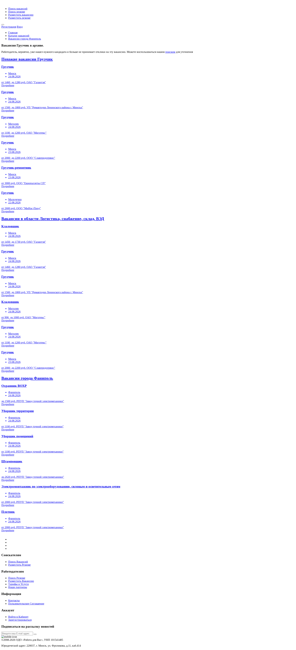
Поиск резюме (16, 11)
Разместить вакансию (20, 14)
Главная (12, 32)
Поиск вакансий (17, 8)
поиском (170, 51)
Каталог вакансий (18, 35)
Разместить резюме (19, 17)
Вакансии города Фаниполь (24, 38)
